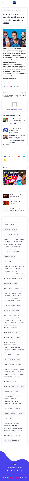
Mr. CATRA (19, 339)
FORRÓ (15, 283)
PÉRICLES (6, 379)
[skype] (24, 156)
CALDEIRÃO (16, 251)
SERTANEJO (6, 413)
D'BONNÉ (6, 268)
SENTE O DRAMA (18, 411)
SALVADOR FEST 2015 (17, 403)
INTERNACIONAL (15, 310)
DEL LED (18, 268)
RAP (12, 391)
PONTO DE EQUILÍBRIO (9, 384)
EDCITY (5, 276)
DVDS (13, 271)
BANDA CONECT (17, 236)
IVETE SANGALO (7, 312)
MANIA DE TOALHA (14, 327)
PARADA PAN (13, 374)
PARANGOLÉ (20, 374)
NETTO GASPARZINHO (9, 354)
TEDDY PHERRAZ (7, 428)
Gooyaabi (14, 478)
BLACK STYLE (7, 246)
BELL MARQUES (12, 244)
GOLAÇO (14, 293)
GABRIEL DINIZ (11, 290)
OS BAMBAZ (21, 366)
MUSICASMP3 (21, 344)
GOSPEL (19, 293)
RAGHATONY (6, 391)
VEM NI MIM (14, 438)
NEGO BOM (6, 352)
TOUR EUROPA (12, 433)
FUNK (5, 290)
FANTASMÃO (14, 278)
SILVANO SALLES (14, 415)
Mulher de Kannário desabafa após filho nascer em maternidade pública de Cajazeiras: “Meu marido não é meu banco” (17, 139)
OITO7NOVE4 (18, 364)
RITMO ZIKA (6, 398)
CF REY (5, 261)
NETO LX (13, 352)
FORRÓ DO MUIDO (8, 285)
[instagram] (14, 156)
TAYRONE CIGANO (16, 425)
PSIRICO (23, 386)
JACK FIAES (15, 312)
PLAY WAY (12, 379)
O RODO (18, 361)
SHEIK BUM (6, 415)
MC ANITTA (18, 332)
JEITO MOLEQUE (7, 315)
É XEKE (21, 273)
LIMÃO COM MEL (7, 325)
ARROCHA (12, 224)
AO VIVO (6, 224)
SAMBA (5, 406)
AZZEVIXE (20, 231)
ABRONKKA (10, 222)
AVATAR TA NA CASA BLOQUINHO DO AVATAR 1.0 (17, 209)
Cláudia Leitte (7, 266)
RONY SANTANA (14, 398)
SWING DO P (17, 423)
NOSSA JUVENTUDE (15, 357)
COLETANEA (21, 266)
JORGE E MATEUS (17, 315)
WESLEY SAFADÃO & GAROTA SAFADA (12, 440)
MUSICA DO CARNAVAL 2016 (10, 344)
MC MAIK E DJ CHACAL (17, 335)
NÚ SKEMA (12, 359)
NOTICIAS (11, 8)
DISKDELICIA (7, 271)
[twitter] (10, 156)
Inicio (14, 474)
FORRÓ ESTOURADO (8, 288)
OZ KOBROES (7, 371)
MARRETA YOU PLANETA (9, 332)
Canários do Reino (8, 254)
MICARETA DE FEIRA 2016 (9, 339)
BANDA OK (22, 239)
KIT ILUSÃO (6, 320)
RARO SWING (7, 393)
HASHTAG (18, 300)
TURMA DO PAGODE (8, 435)
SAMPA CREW (18, 408)
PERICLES (16, 376)
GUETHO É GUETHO (16, 295)
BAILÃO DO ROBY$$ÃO (14, 234)
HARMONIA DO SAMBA (9, 300)
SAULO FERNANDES (8, 411)
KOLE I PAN (13, 320)
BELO (19, 244)
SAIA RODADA (15, 401)
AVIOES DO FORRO (8, 231)
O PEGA (12, 361)
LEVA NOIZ (20, 322)
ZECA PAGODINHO (8, 442)
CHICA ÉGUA (18, 261)
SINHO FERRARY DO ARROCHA (10, 420)
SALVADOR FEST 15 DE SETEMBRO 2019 (15, 129)
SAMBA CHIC (12, 406)
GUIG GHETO (7, 298)
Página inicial (5, 8)
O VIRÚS (12, 364)
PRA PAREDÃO (7, 386)
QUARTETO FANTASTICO (9, 388)
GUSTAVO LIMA (15, 298)
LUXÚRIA (6, 327)
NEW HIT (17, 354)
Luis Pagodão (7, 25)
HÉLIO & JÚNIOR (7, 303)
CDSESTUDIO (19, 258)
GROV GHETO (7, 295)
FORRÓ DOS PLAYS (18, 285)
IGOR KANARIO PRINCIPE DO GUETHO (12, 305)
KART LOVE (16, 317)
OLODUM (6, 366)
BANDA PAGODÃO (8, 241)
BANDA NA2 (15, 239)
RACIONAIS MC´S (20, 388)
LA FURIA (6, 322)
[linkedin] (21, 471)
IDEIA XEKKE (16, 303)
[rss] (5, 160)
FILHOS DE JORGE (8, 283)
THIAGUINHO (7, 430)
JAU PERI (22, 312)
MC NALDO (6, 337)
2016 (5, 222)
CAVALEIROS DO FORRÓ (9, 258)
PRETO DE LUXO (15, 386)
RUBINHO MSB (7, 401)
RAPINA (16, 391)
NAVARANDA (21, 349)
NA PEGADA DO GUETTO (14, 347)
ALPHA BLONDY (18, 222)
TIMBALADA (19, 430)
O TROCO (6, 364)
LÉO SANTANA (13, 322)
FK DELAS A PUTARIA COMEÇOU (15, 202)
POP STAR (18, 384)
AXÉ (15, 231)
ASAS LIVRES (7, 229)
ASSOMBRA (14, 229)
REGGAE (13, 393)
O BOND (18, 359)
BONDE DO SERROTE (16, 246)
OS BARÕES (6, 369)
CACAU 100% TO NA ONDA (14, 249)
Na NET (5, 347)
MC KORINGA (7, 335)
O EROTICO (6, 361)
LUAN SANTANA (16, 325)
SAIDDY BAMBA (7, 403)
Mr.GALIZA (6, 342)
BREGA (5, 249)
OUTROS (22, 369)
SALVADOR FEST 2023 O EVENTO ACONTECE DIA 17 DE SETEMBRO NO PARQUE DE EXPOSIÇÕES (17, 121)
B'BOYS (5, 234)
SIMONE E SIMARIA (8, 418)
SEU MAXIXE (14, 413)
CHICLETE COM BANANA (16, 263)
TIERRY (13, 430)
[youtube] (19, 156)
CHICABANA (6, 263)
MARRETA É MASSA (8, 330)
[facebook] (5, 156)
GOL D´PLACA (7, 293)
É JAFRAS (18, 271)
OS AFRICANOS (13, 366)
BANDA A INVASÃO (8, 236)
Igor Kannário (7, 310)
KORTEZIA (20, 320)
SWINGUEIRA (7, 425)
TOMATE (5, 433)
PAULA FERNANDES (8, 376)
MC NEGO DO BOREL (15, 337)
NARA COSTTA (7, 349)
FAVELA (21, 278)
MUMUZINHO (13, 342)
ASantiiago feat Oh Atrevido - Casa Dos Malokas (17, 195)
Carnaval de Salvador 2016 (9, 256)
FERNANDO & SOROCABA (9, 281)
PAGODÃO (19, 371)
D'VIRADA (12, 268)
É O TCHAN (6, 273)
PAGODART (6, 374)
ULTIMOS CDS (18, 435)
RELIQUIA (17, 396)
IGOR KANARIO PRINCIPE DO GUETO (12, 308)
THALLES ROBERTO (17, 428)
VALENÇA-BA (7, 438)
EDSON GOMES (12, 276)
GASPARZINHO (20, 290)
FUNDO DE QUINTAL (19, 288)
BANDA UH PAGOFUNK (18, 241)
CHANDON (11, 261)
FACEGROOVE (7, 278)
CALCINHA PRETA (7, 251)
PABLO (13, 371)
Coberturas (14, 266)
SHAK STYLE (21, 413)
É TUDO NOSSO (14, 273)
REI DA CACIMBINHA (8, 396)
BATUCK (5, 244)
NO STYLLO (6, 357)
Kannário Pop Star (8, 317)
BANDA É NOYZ (7, 239)
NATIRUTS (14, 349)
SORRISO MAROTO (8, 423)
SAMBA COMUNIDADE (8, 408)
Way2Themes (16, 477)
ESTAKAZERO (21, 276)
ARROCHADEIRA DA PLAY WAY (10, 227)
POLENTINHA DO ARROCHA (10, 381)
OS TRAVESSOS (14, 369)
